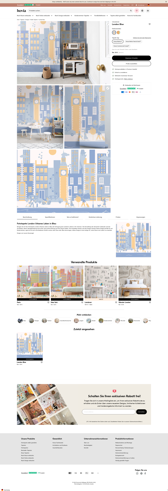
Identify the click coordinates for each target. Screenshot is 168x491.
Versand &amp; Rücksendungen (124, 448)
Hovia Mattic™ (118, 41)
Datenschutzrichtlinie (136, 421)
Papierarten (118, 445)
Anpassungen (140, 217)
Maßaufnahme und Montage (123, 442)
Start (18, 19)
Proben (118, 217)
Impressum (118, 450)
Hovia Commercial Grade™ (121, 46)
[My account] (142, 10)
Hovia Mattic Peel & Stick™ (133, 41)
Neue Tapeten (25, 453)
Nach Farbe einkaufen (27, 458)
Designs (27, 19)
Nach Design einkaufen (27, 460)
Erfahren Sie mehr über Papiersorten (142, 37)
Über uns (86, 442)
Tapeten (22, 19)
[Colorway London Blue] (114, 32)
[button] (148, 5)
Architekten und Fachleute (60, 445)
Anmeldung (141, 5)
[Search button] (131, 11)
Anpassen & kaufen (131, 58)
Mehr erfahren (128, 79)
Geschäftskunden (57, 448)
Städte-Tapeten (34, 19)
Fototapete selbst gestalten (29, 442)
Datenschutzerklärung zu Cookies (124, 458)
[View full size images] (107, 23)
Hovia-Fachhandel (58, 442)
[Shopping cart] (147, 10)
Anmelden (141, 412)
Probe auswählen (131, 64)
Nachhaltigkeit (88, 445)
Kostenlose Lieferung (95, 217)
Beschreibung (27, 217)
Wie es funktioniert (72, 217)
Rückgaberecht (119, 455)
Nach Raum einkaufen (27, 455)
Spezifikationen (50, 217)
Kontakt (86, 448)
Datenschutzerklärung (121, 453)
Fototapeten (24, 448)
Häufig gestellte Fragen (122, 460)
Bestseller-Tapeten (26, 450)
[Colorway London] (118, 32)
